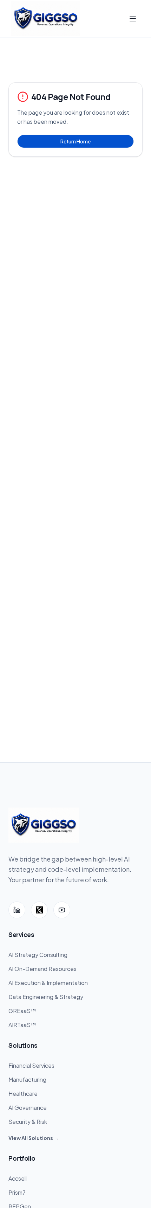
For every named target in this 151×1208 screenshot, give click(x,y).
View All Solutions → (33, 1138)
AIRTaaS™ (22, 1024)
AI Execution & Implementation (48, 982)
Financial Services (31, 1065)
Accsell (17, 1178)
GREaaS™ (22, 1010)
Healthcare (23, 1093)
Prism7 (17, 1192)
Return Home (75, 141)
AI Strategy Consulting (37, 954)
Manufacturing (27, 1079)
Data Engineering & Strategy (45, 996)
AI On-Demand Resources (42, 968)
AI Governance (27, 1107)
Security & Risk (27, 1121)
